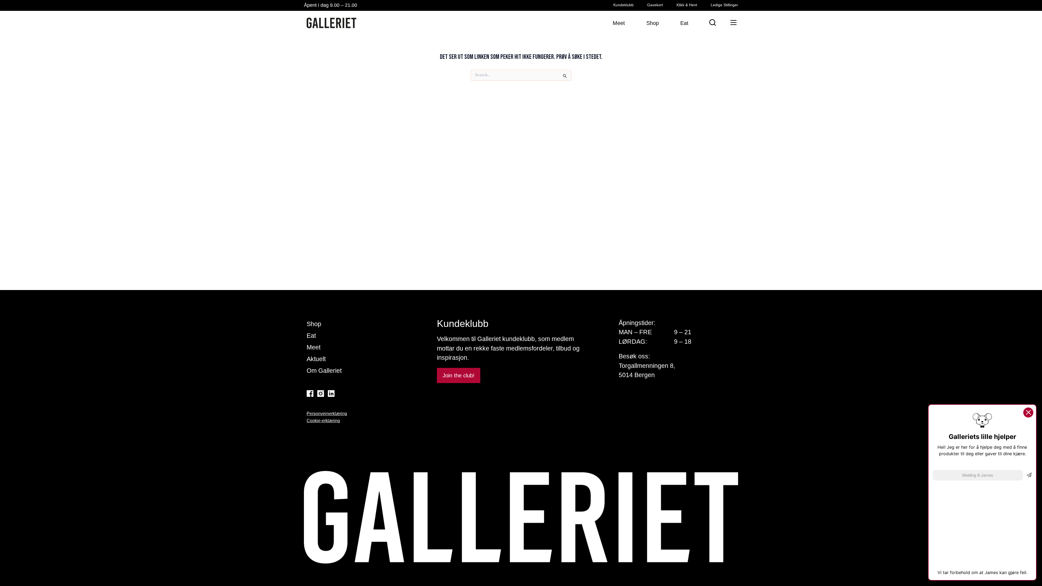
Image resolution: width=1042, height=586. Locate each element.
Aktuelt (316, 358)
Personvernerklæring (327, 413)
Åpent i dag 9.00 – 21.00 (330, 5)
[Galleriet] (331, 23)
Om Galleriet (324, 370)
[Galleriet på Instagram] (320, 393)
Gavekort (655, 5)
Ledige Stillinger (724, 5)
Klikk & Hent (686, 5)
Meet (313, 347)
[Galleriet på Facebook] (310, 393)
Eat (311, 335)
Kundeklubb (623, 5)
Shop (314, 323)
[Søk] (712, 22)
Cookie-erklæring (323, 420)
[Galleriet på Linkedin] (331, 393)
